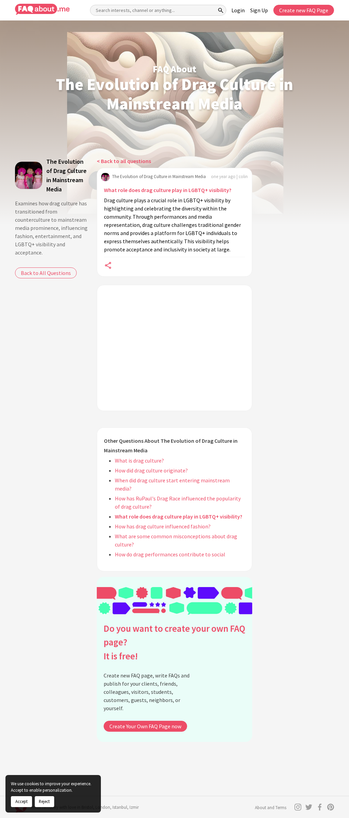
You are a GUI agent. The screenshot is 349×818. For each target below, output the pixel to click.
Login (238, 10)
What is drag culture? (139, 460)
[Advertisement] (174, 348)
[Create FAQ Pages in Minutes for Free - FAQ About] (42, 9)
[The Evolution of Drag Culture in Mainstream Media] (28, 175)
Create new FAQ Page (303, 10)
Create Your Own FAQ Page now (145, 726)
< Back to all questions (124, 161)
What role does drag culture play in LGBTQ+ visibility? (167, 190)
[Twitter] (308, 807)
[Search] (220, 10)
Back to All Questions (46, 272)
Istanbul (119, 807)
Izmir (134, 807)
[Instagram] (297, 807)
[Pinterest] (330, 807)
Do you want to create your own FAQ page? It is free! (174, 642)
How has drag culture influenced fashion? (163, 526)
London (102, 807)
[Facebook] (319, 807)
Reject (44, 801)
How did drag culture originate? (151, 470)
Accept (21, 801)
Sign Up (259, 10)
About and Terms (270, 807)
